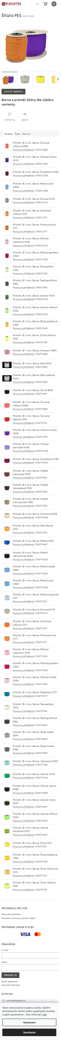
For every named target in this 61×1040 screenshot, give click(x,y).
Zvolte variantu (13, 91)
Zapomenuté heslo (11, 985)
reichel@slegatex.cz (16, 1000)
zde (45, 1014)
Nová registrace (10, 981)
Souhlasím (29, 1032)
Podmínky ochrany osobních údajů (18, 918)
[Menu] (54, 4)
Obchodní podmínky (11, 914)
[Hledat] (37, 4)
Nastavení (29, 1022)
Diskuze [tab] (26, 133)
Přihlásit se (10, 975)
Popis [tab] (17, 133)
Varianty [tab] (8, 133)
